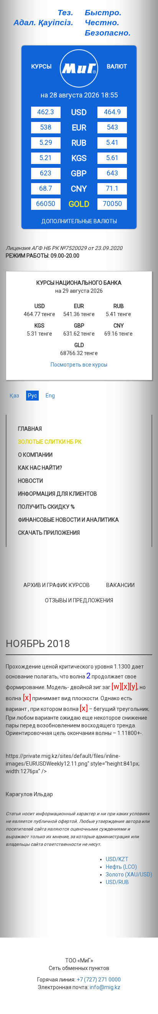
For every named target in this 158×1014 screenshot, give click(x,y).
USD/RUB (117, 882)
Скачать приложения (49, 533)
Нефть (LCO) (121, 867)
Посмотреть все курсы (79, 365)
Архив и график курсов (56, 585)
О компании (35, 455)
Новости (30, 481)
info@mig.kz (105, 987)
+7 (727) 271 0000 (99, 980)
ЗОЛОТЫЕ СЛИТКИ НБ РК (50, 442)
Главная (30, 429)
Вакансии (120, 585)
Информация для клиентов (57, 494)
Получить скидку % (46, 507)
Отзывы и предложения (79, 600)
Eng (50, 396)
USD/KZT (117, 859)
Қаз (14, 396)
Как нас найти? (40, 468)
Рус (32, 396)
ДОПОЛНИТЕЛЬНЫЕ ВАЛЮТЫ (79, 221)
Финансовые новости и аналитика (68, 520)
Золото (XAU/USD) (129, 874)
